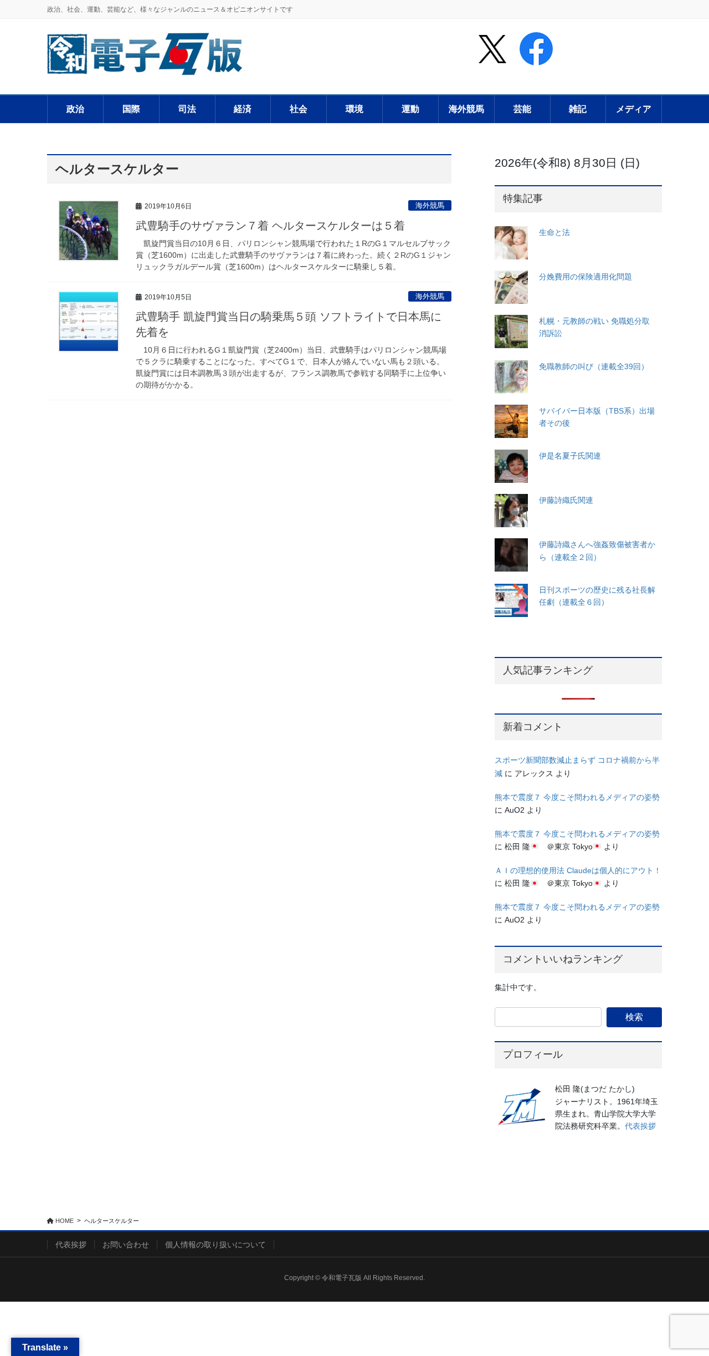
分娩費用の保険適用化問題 (585, 276)
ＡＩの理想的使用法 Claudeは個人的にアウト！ (578, 870)
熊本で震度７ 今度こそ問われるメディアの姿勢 (577, 797)
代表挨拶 (640, 1125)
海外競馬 (429, 205)
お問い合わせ (125, 1244)
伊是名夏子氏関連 (570, 455)
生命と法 (554, 232)
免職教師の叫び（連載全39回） (594, 366)
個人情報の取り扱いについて (215, 1244)
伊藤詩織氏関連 (566, 500)
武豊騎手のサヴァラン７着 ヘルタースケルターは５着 (270, 226)
